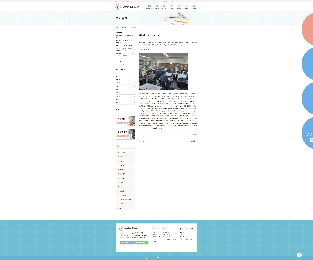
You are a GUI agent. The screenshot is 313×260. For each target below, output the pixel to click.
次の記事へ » (194, 141)
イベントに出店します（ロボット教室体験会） (124, 54)
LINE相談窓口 (142, 242)
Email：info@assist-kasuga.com (139, 235)
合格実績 (120, 204)
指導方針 (155, 234)
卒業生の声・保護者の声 (124, 199)
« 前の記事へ (142, 141)
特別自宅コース (122, 169)
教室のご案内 (121, 152)
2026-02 (118, 92)
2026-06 (118, 79)
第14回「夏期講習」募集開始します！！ (124, 49)
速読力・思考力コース (124, 174)
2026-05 (118, 83)
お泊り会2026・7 (124, 45)
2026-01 (118, 96)
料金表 (120, 186)
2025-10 (118, 106)
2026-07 (118, 76)
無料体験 (120, 182)
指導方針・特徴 (122, 156)
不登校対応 (121, 191)
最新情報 (182, 232)
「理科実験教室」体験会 (169, 239)
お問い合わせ (121, 208)
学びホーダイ (121, 165)
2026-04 (118, 86)
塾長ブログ (183, 234)
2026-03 (118, 89)
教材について (121, 161)
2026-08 (118, 73)
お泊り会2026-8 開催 (124, 36)
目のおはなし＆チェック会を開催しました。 (124, 41)
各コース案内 (121, 178)
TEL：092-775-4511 (125, 235)
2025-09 (118, 109)
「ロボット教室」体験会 (186, 239)
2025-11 (118, 102)
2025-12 (118, 99)
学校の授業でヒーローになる (125, 195)
